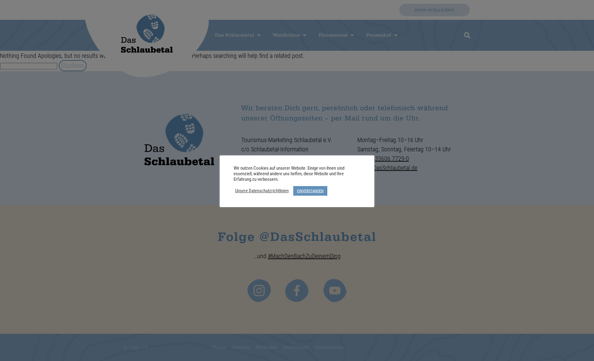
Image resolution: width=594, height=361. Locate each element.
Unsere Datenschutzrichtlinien (262, 191)
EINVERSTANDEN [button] (310, 191)
